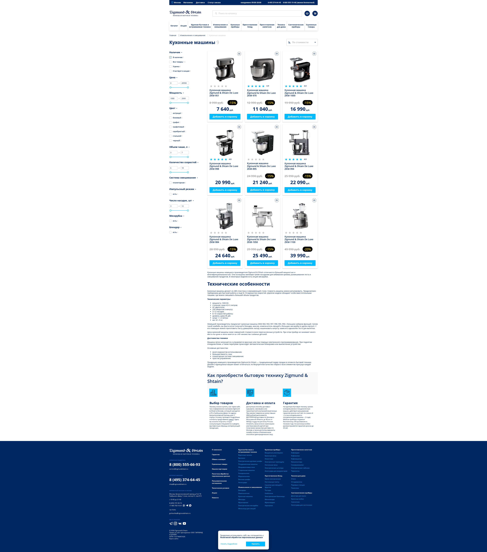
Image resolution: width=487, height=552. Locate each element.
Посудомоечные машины (247, 464)
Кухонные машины (245, 496)
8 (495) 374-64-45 (184, 479)
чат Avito (172, 510)
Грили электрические (273, 479)
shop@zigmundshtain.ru (177, 484)
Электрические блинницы (275, 496)
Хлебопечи (269, 493)
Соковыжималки (297, 465)
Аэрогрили (269, 505)
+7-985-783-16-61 (175, 506)
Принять (256, 544)
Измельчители (243, 493)
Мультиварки (270, 502)
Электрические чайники (300, 468)
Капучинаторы (296, 462)
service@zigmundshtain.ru (178, 469)
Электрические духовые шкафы (250, 461)
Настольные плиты (272, 482)
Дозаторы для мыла (298, 496)
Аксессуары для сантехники (301, 505)
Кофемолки (295, 456)
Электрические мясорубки (248, 505)
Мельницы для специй (247, 508)
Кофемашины (296, 459)
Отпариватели (296, 482)
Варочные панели (245, 455)
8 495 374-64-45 (274, 3)
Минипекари (270, 499)
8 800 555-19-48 (299, 3)
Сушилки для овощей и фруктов (273, 486)
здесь (231, 419)
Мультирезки (243, 502)
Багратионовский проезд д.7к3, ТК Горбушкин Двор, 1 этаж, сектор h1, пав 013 (185, 495)
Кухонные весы (270, 456)
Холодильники (243, 473)
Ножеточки (269, 459)
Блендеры (242, 490)
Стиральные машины (246, 470)
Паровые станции (298, 485)
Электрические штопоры (274, 468)
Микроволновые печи (246, 467)
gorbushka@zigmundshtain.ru (179, 513)
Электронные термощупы (274, 462)
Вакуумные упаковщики (274, 453)
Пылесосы (295, 488)
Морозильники (244, 476)
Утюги (293, 479)
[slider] (170, 87)
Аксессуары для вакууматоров (276, 471)
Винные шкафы (244, 479)
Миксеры (241, 499)
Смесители (295, 502)
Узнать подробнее (229, 544)
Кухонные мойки (297, 499)
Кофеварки (295, 453)
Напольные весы (271, 465)
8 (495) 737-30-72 (175, 503)
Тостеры (268, 490)
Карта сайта (173, 539)
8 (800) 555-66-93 (184, 464)
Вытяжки (241, 458)
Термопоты (295, 471)
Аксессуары (242, 482)
